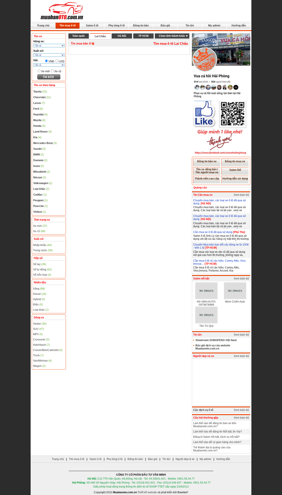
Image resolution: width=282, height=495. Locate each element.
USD (62, 61)
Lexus (39, 103)
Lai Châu (100, 36)
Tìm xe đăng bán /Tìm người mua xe (206, 171)
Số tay (39, 264)
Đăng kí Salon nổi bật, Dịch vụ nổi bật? (216, 436)
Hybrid (39, 299)
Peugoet (40, 200)
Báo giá (165, 25)
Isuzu (38, 166)
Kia (37, 137)
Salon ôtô (235, 170)
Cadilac (40, 194)
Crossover (41, 339)
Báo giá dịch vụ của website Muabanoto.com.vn (212, 347)
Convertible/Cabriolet (48, 350)
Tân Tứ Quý (206, 325)
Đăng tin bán (141, 25)
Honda (39, 125)
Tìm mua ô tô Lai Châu (170, 43)
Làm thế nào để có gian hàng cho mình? (217, 442)
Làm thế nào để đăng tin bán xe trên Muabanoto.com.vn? (214, 425)
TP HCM (143, 35)
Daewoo (40, 160)
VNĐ (51, 61)
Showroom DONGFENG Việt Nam (216, 340)
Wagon (39, 366)
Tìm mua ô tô (67, 25)
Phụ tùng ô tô (116, 25)
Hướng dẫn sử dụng (235, 178)
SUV (38, 329)
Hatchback (41, 344)
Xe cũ (57, 71)
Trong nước (43, 250)
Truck (38, 355)
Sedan (39, 323)
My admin (214, 25)
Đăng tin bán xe (207, 161)
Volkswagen (42, 183)
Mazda (39, 120)
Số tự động (42, 269)
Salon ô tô (92, 25)
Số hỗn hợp (42, 274)
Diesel (39, 294)
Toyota (40, 91)
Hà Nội (122, 35)
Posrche (40, 206)
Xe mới (45, 71)
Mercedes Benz (45, 143)
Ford (38, 108)
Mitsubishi (41, 171)
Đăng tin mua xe (235, 161)
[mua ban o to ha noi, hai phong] (62, 20)
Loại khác (41, 188)
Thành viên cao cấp (207, 178)
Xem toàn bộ (241, 194)
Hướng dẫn (239, 25)
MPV (38, 334)
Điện (38, 304)
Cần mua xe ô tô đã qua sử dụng (213, 232)
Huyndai (40, 114)
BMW (38, 154)
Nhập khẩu (42, 245)
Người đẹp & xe (185, 459)
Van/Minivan (42, 360)
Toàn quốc (78, 35)
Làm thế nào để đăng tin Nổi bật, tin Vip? (217, 431)
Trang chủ (43, 25)
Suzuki (39, 148)
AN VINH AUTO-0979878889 (206, 303)
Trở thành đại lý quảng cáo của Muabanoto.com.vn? (211, 449)
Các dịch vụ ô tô (203, 410)
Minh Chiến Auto (235, 301)
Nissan (39, 177)
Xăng (39, 288)
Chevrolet (42, 97)
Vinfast (39, 211)
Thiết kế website (147, 492)
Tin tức (190, 25)
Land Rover (42, 131)
